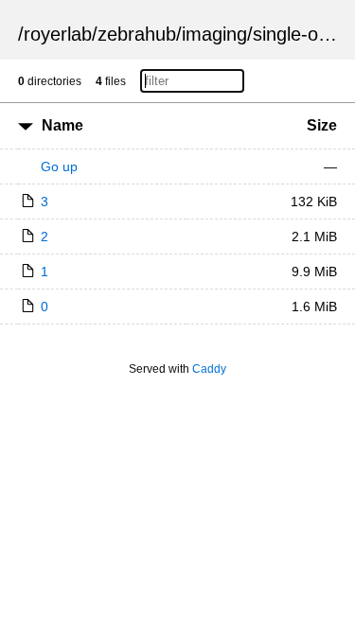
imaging (214, 34)
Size (322, 125)
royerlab (58, 34)
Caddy (209, 369)
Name (62, 125)
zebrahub (137, 34)
